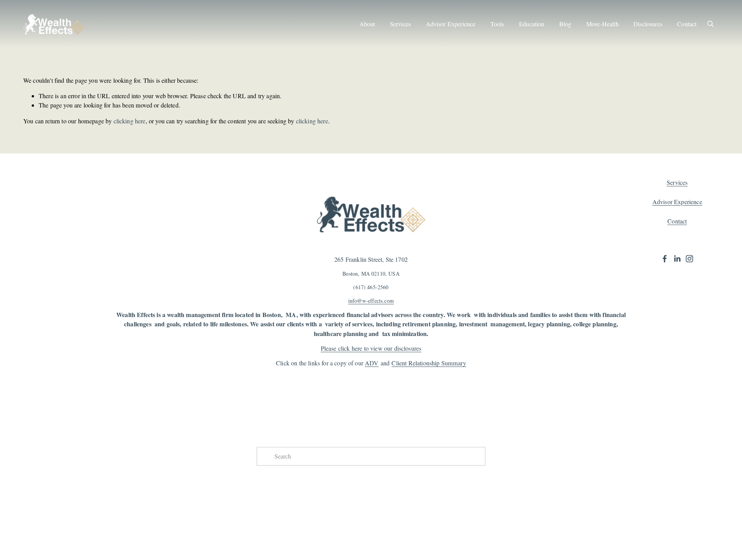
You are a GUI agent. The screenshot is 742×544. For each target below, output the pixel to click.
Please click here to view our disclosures (371, 348)
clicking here (130, 121)
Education (531, 24)
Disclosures (647, 24)
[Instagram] (689, 259)
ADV (372, 363)
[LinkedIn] (677, 259)
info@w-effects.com (371, 300)
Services (400, 24)
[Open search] (710, 23)
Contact (686, 24)
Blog (565, 24)
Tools (497, 24)
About (367, 24)
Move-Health (602, 24)
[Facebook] (665, 259)
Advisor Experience (451, 24)
